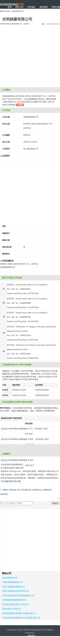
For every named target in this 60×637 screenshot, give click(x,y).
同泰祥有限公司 (51, 499)
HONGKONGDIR (12, 4)
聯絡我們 (31, 636)
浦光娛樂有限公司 (9, 578)
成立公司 (19, 7)
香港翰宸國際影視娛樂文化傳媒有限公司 (19, 613)
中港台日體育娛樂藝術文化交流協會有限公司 (21, 618)
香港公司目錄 (5, 11)
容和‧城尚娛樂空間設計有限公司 (15, 604)
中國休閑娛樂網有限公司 (12, 582)
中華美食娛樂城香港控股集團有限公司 (18, 595)
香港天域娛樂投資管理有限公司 (15, 591)
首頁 (10, 7)
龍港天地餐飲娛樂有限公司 (13, 587)
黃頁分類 (56, 7)
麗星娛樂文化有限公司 (11, 609)
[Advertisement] (30, 56)
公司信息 (31, 7)
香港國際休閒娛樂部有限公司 (14, 600)
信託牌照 (43, 7)
